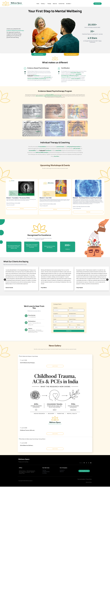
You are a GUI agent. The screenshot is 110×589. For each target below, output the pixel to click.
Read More (56, 156)
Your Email (71, 307)
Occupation (55, 313)
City (69, 324)
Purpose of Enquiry (72, 319)
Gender (54, 319)
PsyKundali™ (42, 150)
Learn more (55, 366)
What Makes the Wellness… (26, 445)
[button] (4, 279)
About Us (55, 3)
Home (38, 3)
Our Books (68, 3)
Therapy (49, 3)
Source (54, 324)
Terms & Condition (81, 479)
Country (78, 324)
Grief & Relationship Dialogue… (27, 362)
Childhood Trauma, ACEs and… (27, 430)
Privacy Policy (89, 479)
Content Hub (61, 3)
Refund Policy (89, 482)
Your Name (55, 307)
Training (42, 3)
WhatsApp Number (72, 313)
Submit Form (68, 330)
